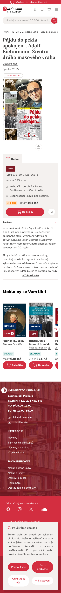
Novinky (12, 437)
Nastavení (44, 580)
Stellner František (13, 344)
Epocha (7, 69)
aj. (49, 347)
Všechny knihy (16, 452)
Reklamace (14, 483)
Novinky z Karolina (18, 447)
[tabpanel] (30, 190)
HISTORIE (16, 31)
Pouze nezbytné (42, 567)
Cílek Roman (10, 64)
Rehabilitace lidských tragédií (39, 342)
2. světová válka (30, 31)
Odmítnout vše (18, 580)
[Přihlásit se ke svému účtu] (35, 9)
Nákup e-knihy (16, 473)
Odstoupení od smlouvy (22, 488)
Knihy (6, 31)
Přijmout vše (18, 567)
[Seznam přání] (42, 9)
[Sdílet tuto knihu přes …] (38, 147)
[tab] (12, 158)
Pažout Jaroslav (38, 347)
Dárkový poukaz (17, 478)
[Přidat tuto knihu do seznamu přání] (51, 211)
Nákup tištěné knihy (19, 468)
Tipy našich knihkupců (20, 442)
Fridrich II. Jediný (13, 340)
